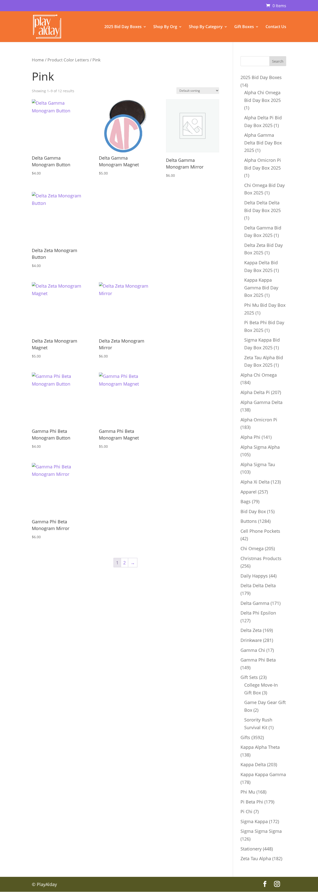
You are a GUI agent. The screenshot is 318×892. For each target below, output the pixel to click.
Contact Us (276, 27)
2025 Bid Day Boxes (123, 27)
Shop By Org (165, 27)
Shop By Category (206, 27)
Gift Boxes (244, 27)
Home (38, 60)
